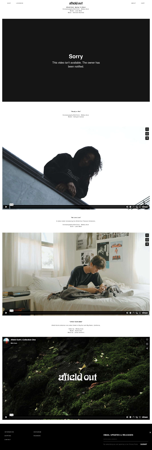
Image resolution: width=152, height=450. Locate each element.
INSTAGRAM (37, 432)
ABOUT (133, 3)
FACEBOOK (37, 435)
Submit (143, 444)
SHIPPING (8, 435)
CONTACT (8, 439)
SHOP (9, 3)
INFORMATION (9, 432)
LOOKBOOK (19, 3)
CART (143, 3)
